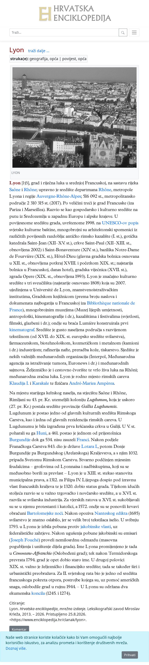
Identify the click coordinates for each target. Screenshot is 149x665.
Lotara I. (89, 447)
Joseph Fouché (25, 540)
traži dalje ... (38, 50)
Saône (14, 190)
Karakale (40, 384)
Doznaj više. (16, 648)
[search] (134, 32)
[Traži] (123, 32)
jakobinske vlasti (96, 527)
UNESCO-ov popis (120, 223)
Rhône (30, 190)
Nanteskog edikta (110, 514)
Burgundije (19, 440)
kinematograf (21, 330)
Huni (41, 433)
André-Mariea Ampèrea (91, 384)
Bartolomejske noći (45, 514)
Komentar (19, 629)
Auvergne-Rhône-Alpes (58, 197)
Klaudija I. (19, 384)
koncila (38, 594)
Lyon (16, 49)
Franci (83, 440)
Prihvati (129, 655)
